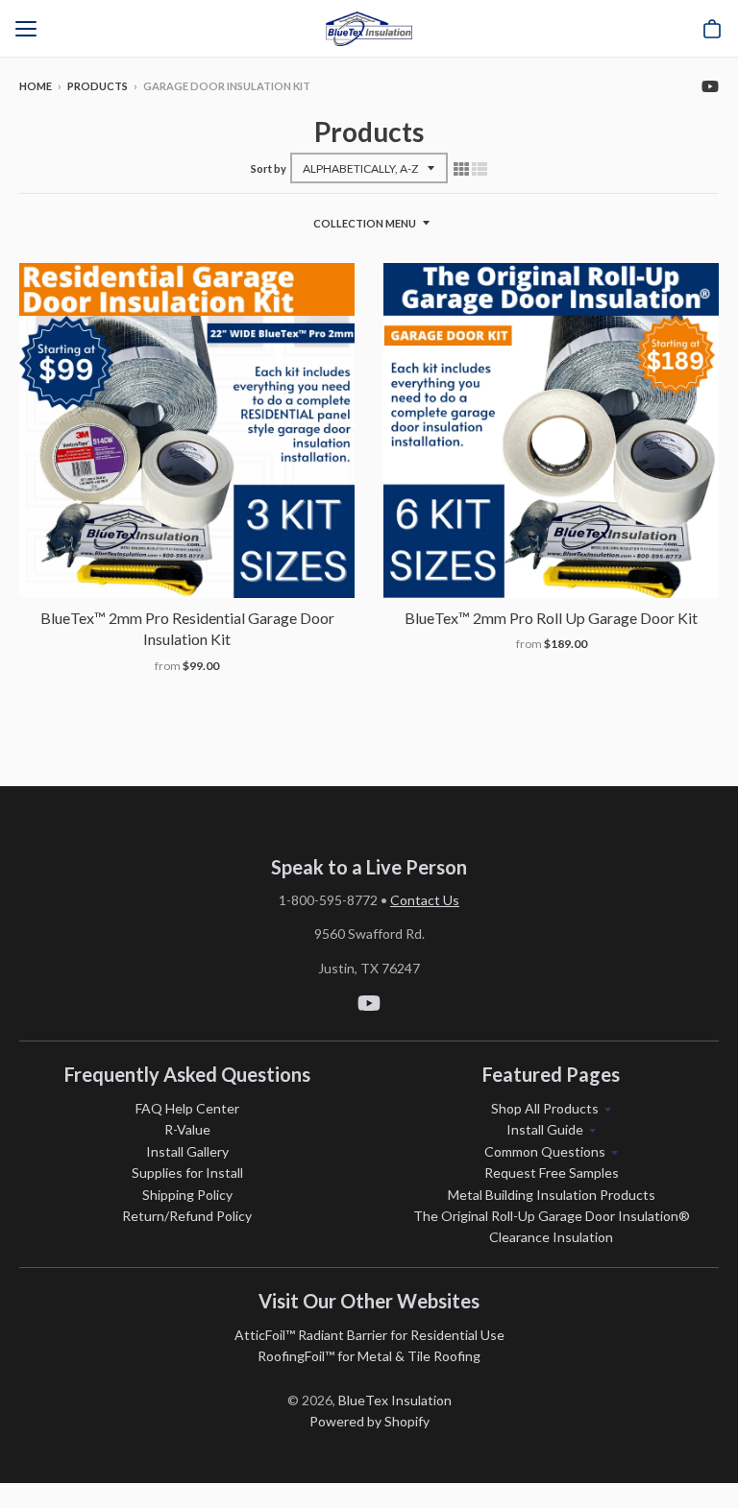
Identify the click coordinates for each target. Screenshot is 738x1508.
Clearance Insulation (551, 1237)
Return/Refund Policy (187, 1216)
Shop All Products (545, 1108)
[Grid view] (461, 168)
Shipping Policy (187, 1194)
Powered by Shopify (369, 1421)
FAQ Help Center (187, 1108)
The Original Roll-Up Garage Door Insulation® (551, 1216)
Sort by (268, 168)
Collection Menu (364, 223)
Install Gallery (187, 1151)
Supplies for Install (187, 1172)
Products (97, 86)
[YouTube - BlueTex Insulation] (710, 85)
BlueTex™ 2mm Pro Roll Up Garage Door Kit (551, 618)
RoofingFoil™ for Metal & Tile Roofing (369, 1356)
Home (35, 86)
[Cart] (712, 28)
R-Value (187, 1129)
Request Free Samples (551, 1172)
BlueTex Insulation (395, 1400)
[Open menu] (26, 28)
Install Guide (544, 1129)
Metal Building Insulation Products (551, 1194)
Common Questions (544, 1151)
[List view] (479, 168)
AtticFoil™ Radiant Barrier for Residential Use (369, 1335)
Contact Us (424, 900)
